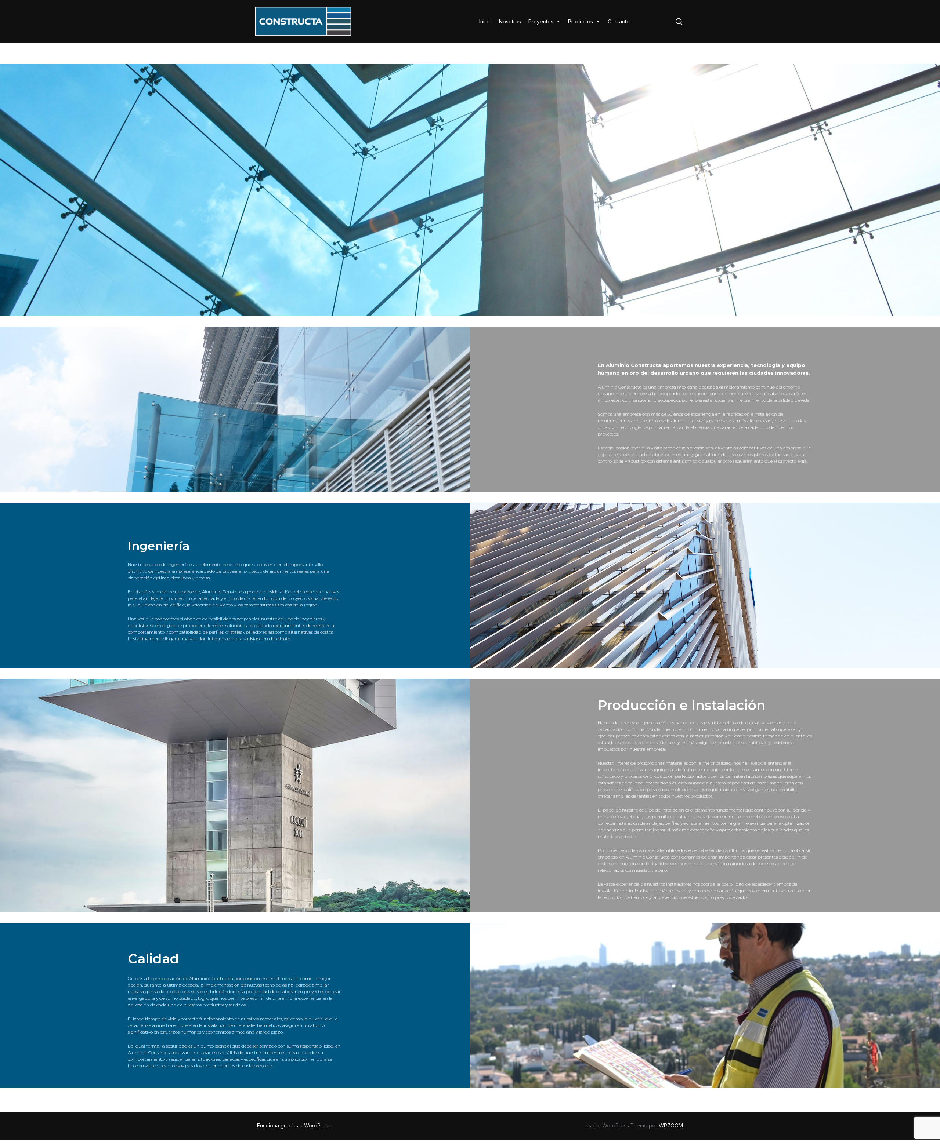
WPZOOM (671, 1125)
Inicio (485, 21)
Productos (580, 21)
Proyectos (540, 21)
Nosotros (510, 21)
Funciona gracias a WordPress (294, 1125)
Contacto (619, 21)
